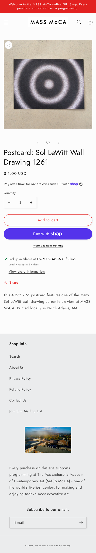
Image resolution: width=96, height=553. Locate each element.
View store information (27, 271)
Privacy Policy (20, 378)
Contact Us (17, 400)
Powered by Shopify (60, 545)
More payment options (48, 245)
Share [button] (13, 282)
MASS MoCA (41, 545)
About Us (16, 367)
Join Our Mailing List (25, 411)
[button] (6, 22)
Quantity (10, 192)
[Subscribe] (81, 522)
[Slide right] (58, 142)
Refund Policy (20, 389)
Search (14, 356)
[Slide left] (37, 142)
